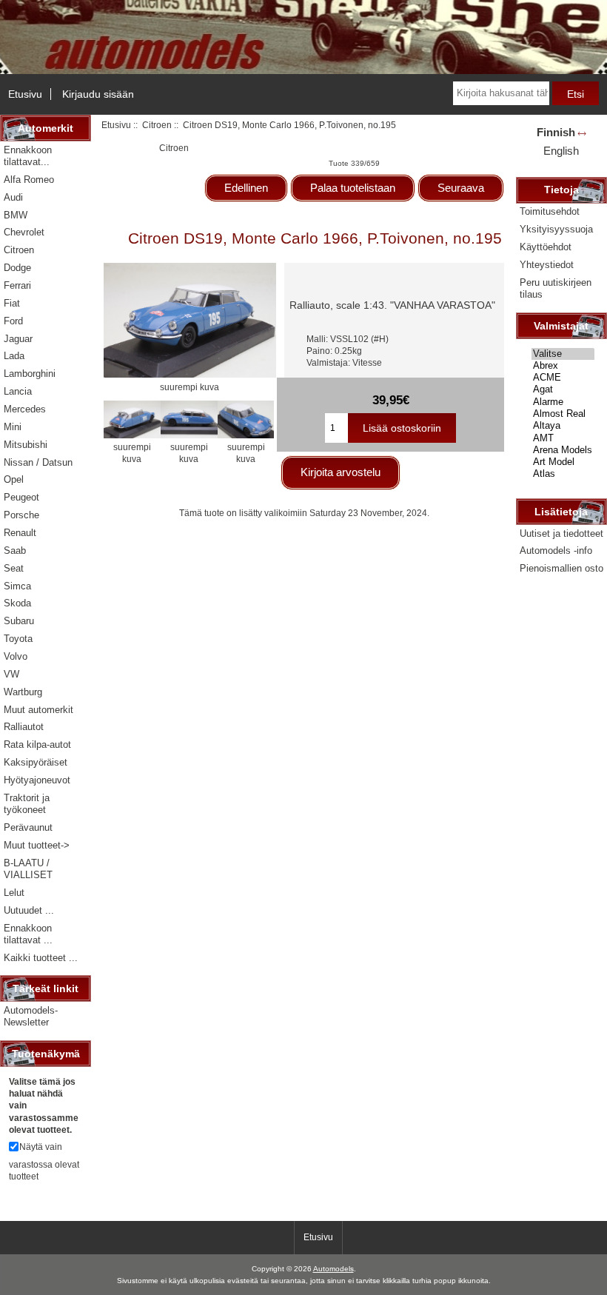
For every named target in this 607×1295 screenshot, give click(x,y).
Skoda (17, 603)
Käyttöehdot (545, 246)
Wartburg (23, 691)
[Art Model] (562, 462)
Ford (13, 321)
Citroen (157, 125)
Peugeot (21, 497)
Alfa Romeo (29, 179)
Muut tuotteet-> (37, 845)
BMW (15, 215)
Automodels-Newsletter (31, 1016)
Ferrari (17, 285)
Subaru (19, 620)
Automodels (333, 1269)
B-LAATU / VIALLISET (28, 868)
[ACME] (562, 378)
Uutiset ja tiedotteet (561, 533)
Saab (15, 550)
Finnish (556, 132)
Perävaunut (28, 827)
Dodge (17, 267)
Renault (20, 532)
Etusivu (25, 94)
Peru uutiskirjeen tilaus (555, 288)
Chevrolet (24, 232)
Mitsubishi (25, 444)
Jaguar (18, 338)
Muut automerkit (38, 709)
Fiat (12, 303)
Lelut (14, 892)
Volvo (15, 656)
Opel (14, 479)
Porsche (21, 515)
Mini (12, 426)
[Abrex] (562, 366)
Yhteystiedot (547, 264)
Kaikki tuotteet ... (41, 957)
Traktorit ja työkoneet (27, 803)
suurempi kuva (132, 453)
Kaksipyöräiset (35, 762)
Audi (13, 197)
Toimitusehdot (550, 211)
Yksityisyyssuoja (556, 229)
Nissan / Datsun (38, 462)
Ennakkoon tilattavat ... (28, 934)
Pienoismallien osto (561, 568)
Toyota (18, 638)
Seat (14, 568)
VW (11, 674)
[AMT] (562, 438)
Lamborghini (30, 373)
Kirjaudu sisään (98, 94)
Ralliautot (24, 726)
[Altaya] (562, 426)
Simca (17, 586)
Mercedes (25, 409)
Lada (14, 355)
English (561, 150)
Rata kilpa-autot (37, 744)
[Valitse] (562, 354)
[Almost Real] (562, 414)
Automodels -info (556, 550)
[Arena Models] (562, 450)
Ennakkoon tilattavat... (28, 155)
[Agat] (562, 389)
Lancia (18, 391)
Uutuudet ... (29, 910)
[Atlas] (562, 474)
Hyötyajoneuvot (37, 780)
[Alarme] (562, 402)
